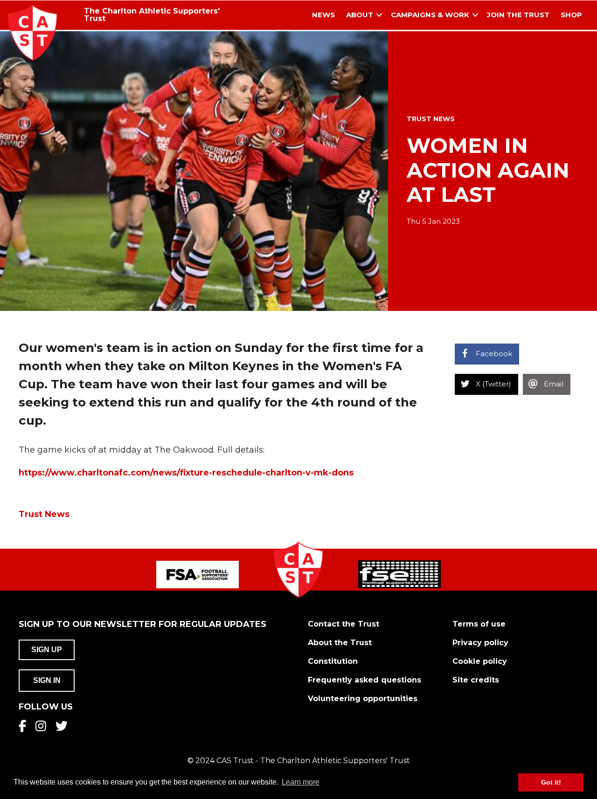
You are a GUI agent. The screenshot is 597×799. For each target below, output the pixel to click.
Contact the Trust (343, 624)
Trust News (431, 119)
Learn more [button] (300, 782)
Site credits (475, 679)
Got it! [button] (551, 782)
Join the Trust (518, 14)
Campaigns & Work (430, 14)
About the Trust (340, 642)
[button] (379, 15)
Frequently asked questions (364, 679)
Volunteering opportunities (362, 698)
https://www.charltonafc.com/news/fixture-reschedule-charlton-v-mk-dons (186, 473)
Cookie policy (479, 661)
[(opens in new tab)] (197, 574)
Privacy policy (480, 642)
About (359, 14)
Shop (571, 14)
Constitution (333, 661)
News (323, 14)
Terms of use (479, 624)
